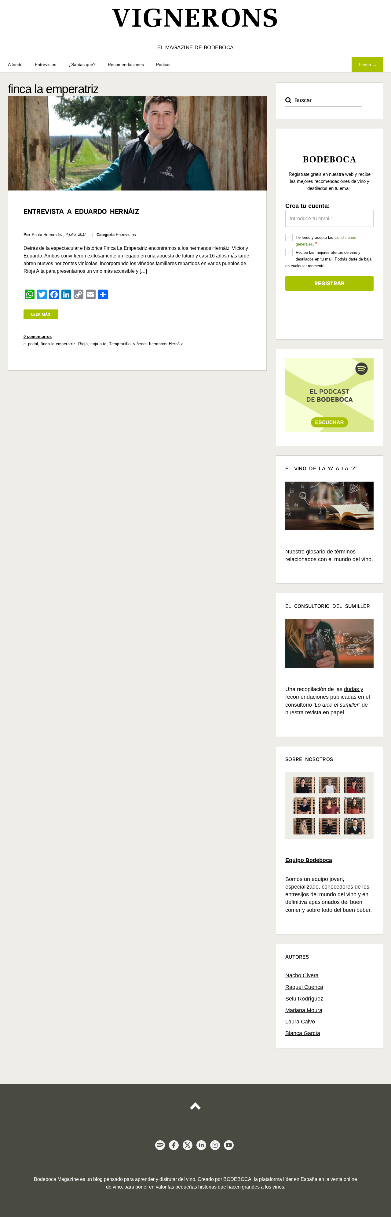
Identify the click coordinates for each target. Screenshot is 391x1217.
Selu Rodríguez (304, 999)
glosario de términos (331, 552)
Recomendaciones (126, 64)
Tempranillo (119, 344)
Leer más (40, 314)
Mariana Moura (303, 1010)
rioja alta (98, 344)
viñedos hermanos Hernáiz (158, 344)
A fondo (15, 64)
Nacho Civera (302, 975)
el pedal (31, 344)
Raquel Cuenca (304, 987)
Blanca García (302, 1033)
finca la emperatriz (58, 344)
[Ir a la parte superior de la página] (195, 1103)
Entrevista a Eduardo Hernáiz (81, 211)
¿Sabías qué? (82, 64)
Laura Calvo (300, 1022)
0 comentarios (38, 336)
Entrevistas (45, 64)
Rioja (83, 344)
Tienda (364, 64)
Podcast (164, 64)
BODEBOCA (237, 1179)
